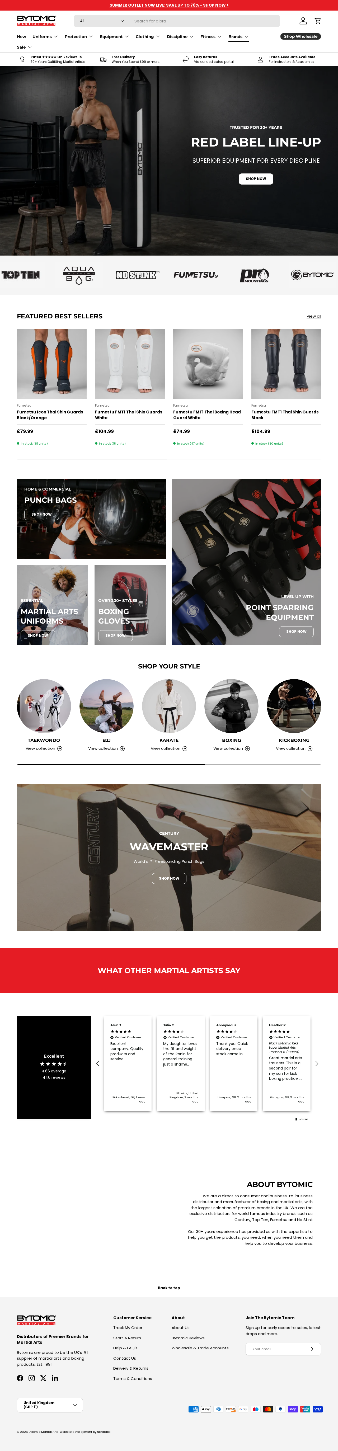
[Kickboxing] (294, 706)
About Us (181, 1327)
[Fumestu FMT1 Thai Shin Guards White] (130, 364)
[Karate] (169, 706)
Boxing (231, 740)
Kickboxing (294, 740)
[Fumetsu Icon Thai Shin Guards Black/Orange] (52, 364)
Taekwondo (44, 740)
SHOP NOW (256, 178)
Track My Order (127, 1327)
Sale (21, 47)
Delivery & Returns (130, 1368)
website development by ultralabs (85, 1432)
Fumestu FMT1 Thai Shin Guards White (128, 415)
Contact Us (124, 1358)
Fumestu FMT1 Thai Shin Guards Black (285, 415)
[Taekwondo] (44, 706)
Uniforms (42, 36)
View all (314, 316)
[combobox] (177, 21)
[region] (207, 1063)
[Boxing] (231, 706)
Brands (235, 36)
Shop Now (41, 514)
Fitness (207, 36)
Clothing (145, 36)
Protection (76, 36)
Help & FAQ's (125, 1348)
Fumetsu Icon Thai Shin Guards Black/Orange (50, 415)
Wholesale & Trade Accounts (200, 1348)
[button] (318, 21)
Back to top (169, 1287)
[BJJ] (106, 706)
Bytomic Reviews (188, 1338)
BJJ (106, 740)
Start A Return (127, 1338)
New (21, 36)
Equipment (111, 36)
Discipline (177, 36)
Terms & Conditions (132, 1378)
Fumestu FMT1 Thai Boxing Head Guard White (207, 415)
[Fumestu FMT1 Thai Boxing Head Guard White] (208, 364)
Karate (169, 740)
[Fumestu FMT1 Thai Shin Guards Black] (286, 364)
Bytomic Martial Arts (44, 1432)
